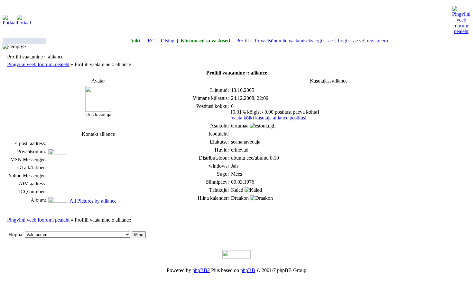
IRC (150, 40)
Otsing (167, 40)
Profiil (242, 40)
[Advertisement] (241, 20)
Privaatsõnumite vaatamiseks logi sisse (294, 40)
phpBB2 (201, 270)
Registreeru (377, 40)
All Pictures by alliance (93, 201)
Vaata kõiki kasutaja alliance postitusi (268, 117)
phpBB (247, 270)
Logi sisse (348, 40)
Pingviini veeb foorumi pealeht (38, 64)
